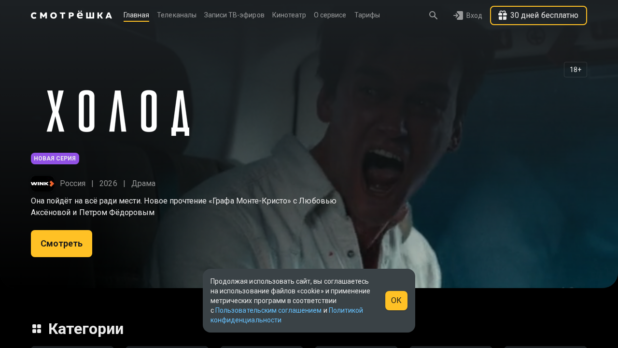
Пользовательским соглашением (268, 310)
